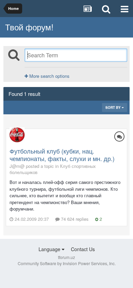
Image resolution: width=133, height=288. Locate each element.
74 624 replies (74, 219)
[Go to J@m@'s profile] (17, 134)
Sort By (113, 107)
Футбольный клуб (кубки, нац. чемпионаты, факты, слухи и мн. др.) (62, 154)
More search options (49, 76)
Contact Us (83, 249)
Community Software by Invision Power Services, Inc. (67, 263)
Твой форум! (29, 27)
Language (50, 249)
